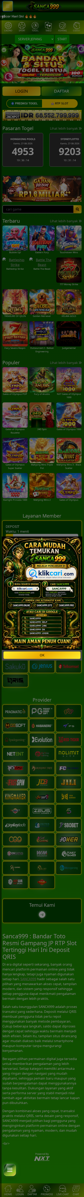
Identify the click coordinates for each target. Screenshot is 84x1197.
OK (42, 655)
